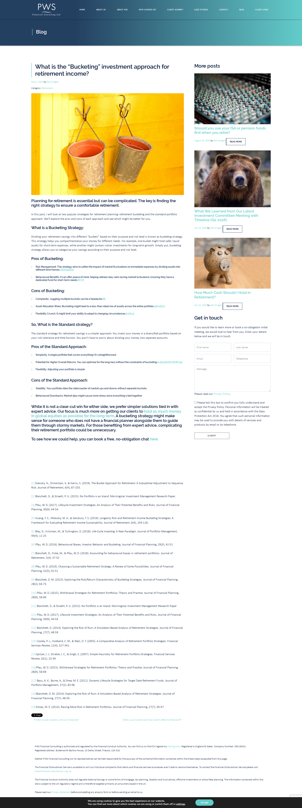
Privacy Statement (60, 792)
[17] (172, 362)
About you (122, 9)
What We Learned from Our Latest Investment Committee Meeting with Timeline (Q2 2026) (226, 215)
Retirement (47, 88)
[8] (104, 299)
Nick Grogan (53, 81)
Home (82, 9)
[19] (180, 362)
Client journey (175, 9)
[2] (64, 269)
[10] (159, 306)
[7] (82, 280)
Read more (236, 141)
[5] (72, 269)
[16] (168, 362)
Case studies (201, 9)
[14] (159, 362)
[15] (163, 362)
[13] (132, 313)
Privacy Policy (222, 394)
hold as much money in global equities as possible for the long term (106, 413)
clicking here (173, 746)
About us (101, 9)
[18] (176, 362)
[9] (155, 306)
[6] (79, 280)
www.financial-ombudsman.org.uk (53, 771)
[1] (61, 269)
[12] (128, 313)
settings (180, 804)
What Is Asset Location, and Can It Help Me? (57, 719)
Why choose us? (147, 9)
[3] (66, 269)
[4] (69, 269)
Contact (223, 9)
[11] (163, 306)
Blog (241, 9)
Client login (261, 9)
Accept (204, 802)
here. (154, 439)
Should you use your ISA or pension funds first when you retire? (230, 130)
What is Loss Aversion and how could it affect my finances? (151, 719)
